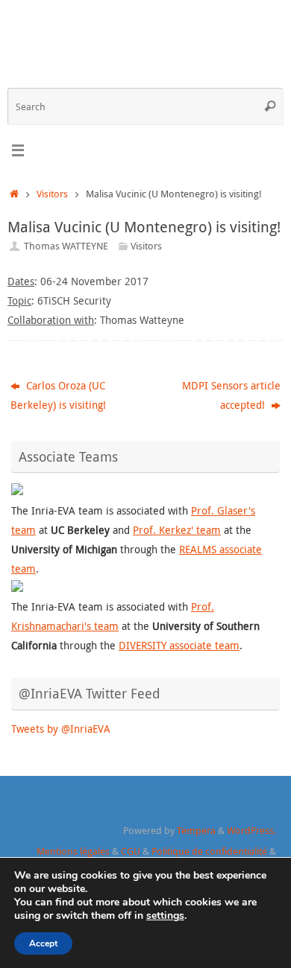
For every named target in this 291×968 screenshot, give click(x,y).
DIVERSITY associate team (179, 645)
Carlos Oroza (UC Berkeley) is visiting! (58, 395)
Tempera (196, 830)
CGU (130, 851)
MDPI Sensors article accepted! (231, 395)
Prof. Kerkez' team (177, 530)
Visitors (52, 193)
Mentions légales (73, 851)
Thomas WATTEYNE (66, 245)
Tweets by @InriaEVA (60, 729)
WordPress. (251, 830)
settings (165, 916)
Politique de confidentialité (209, 851)
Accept (43, 943)
